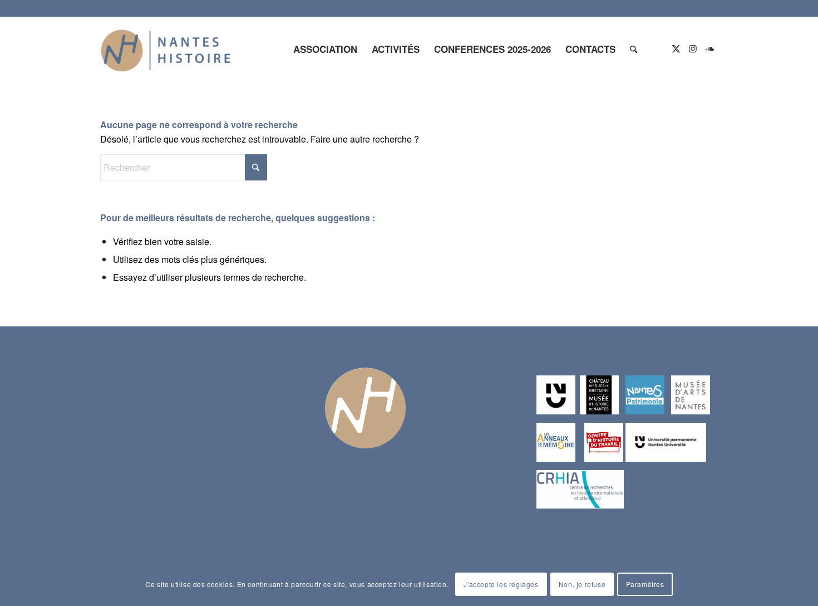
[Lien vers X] (676, 48)
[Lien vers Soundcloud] (709, 48)
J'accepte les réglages (501, 584)
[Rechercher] (633, 49)
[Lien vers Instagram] (692, 48)
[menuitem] (325, 49)
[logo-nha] (165, 49)
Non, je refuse (582, 584)
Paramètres (645, 584)
